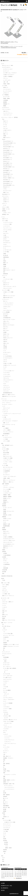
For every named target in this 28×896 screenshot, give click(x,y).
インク (4, 350)
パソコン (3, 216)
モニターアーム (6, 389)
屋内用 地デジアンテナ (8, 546)
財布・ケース (5, 435)
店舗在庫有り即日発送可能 (6, 576)
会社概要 (3, 883)
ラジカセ (5, 463)
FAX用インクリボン (7, 518)
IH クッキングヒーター (8, 467)
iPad (3, 119)
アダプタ (5, 348)
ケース (4, 205)
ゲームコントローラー (6, 653)
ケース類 (5, 231)
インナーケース (6, 226)
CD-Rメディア (6, 282)
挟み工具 (4, 616)
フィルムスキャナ (7, 376)
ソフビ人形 (5, 686)
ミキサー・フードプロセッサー (9, 476)
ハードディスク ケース (8, 304)
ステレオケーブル (8, 723)
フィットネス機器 (7, 489)
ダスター (5, 238)
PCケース (5, 301)
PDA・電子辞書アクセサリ (7, 445)
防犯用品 (5, 849)
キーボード (5, 122)
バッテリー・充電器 (7, 708)
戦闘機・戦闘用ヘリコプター (9, 780)
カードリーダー (6, 96)
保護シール (5, 133)
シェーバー (5, 485)
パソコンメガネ (6, 374)
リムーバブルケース (7, 310)
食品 (2, 855)
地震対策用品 (6, 257)
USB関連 (5, 346)
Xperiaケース (6, 199)
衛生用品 (6, 844)
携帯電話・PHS (5, 214)
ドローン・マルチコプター (8, 699)
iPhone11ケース (6, 148)
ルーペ (4, 835)
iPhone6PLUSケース (7, 152)
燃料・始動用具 (6, 794)
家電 (2, 443)
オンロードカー (6, 664)
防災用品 (5, 840)
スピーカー (5, 128)
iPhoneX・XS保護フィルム (8, 177)
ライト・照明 (6, 640)
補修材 (3, 618)
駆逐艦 (4, 811)
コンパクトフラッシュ (7, 113)
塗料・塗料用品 (6, 763)
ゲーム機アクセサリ (7, 677)
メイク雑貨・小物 (6, 593)
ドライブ (4, 281)
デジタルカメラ (5, 107)
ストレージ (4, 275)
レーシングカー (6, 747)
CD (3, 624)
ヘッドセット (6, 381)
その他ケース (6, 201)
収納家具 (5, 642)
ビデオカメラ (6, 92)
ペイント (5, 725)
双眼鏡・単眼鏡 (6, 98)
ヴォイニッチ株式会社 (9, 5)
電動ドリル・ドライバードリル (8, 620)
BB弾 (5, 661)
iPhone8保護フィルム (7, 170)
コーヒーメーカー (7, 469)
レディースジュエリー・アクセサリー (10, 420)
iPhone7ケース (6, 161)
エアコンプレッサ (8, 726)
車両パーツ (5, 803)
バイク (4, 704)
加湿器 (4, 509)
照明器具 (4, 551)
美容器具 (5, 500)
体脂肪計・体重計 (7, 494)
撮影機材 (5, 102)
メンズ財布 (5, 439)
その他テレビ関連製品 (7, 536)
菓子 (3, 859)
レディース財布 (6, 441)
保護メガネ (4, 610)
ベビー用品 (5, 831)
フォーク (6, 670)
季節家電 (4, 505)
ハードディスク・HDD (8, 279)
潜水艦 (4, 792)
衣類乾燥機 (5, 568)
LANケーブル (6, 321)
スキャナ (5, 361)
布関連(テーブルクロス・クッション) (10, 646)
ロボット (5, 752)
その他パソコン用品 (7, 363)
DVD (4, 628)
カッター (4, 599)
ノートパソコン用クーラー (8, 370)
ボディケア (4, 590)
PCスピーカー (6, 335)
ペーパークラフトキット (9, 789)
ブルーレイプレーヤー (7, 542)
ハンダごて (4, 607)
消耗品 (4, 260)
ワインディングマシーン (8, 431)
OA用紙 (4, 332)
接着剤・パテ (6, 781)
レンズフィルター (7, 80)
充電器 (4, 135)
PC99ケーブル (6, 334)
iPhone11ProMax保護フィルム (9, 143)
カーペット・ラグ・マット (8, 635)
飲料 (3, 861)
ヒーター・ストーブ (7, 507)
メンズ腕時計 (6, 428)
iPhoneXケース (6, 187)
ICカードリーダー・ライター (9, 319)
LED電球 (5, 553)
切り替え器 (5, 255)
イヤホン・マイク (7, 212)
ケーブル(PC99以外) (7, 356)
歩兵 (4, 791)
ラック (4, 248)
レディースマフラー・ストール (8, 424)
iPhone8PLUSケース (7, 165)
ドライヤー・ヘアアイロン (8, 487)
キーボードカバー (7, 352)
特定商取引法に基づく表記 (6, 885)
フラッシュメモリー (6, 109)
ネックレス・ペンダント (7, 404)
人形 (4, 754)
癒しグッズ (5, 798)
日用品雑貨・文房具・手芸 (8, 783)
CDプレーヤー (6, 454)
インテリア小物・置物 (7, 633)
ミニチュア (5, 734)
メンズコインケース (7, 437)
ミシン (4, 566)
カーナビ (5, 535)
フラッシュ (5, 78)
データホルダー (6, 240)
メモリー (5, 308)
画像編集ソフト (6, 103)
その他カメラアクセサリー (8, 74)
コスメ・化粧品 (5, 584)
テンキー (5, 367)
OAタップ (5, 558)
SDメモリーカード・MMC (7, 65)
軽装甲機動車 (6, 805)
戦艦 (4, 776)
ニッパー (4, 605)
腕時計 (3, 426)
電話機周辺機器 (6, 525)
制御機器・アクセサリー (8, 758)
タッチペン (5, 132)
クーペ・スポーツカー (7, 675)
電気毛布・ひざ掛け (7, 514)
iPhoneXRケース (6, 179)
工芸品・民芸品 (6, 770)
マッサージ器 (6, 491)
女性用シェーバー (7, 498)
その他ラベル (6, 237)
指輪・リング (6, 422)
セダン (4, 684)
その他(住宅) (5, 637)
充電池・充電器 (6, 83)
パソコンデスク (6, 372)
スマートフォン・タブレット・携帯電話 (9, 117)
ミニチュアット (7, 741)
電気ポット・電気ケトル (8, 481)
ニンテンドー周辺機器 (7, 703)
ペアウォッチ (5, 409)
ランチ (4, 833)
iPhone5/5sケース (6, 194)
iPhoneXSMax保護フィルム (9, 185)
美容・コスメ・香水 (5, 582)
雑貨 (3, 818)
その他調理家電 (6, 470)
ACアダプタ (5, 314)
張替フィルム (5, 614)
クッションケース (7, 825)
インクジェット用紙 (7, 224)
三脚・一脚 (5, 81)
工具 (4, 259)
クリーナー (5, 354)
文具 (4, 836)
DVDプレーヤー (6, 533)
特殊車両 (5, 796)
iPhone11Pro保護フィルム (8, 146)
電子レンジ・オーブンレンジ (9, 480)
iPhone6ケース (6, 155)
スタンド (5, 126)
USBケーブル (6, 343)
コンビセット (6, 681)
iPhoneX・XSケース (7, 176)
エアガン (5, 659)
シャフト (5, 683)
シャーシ (6, 748)
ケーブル (5, 124)
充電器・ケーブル (6, 208)
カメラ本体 (4, 85)
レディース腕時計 (7, 430)
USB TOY (5, 339)
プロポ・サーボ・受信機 (8, 721)
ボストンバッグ (6, 408)
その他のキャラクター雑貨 (9, 822)
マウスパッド (6, 385)
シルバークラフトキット (9, 787)
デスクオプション (7, 242)
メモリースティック (7, 114)
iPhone (3, 139)
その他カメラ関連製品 (7, 76)
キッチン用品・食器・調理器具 (9, 668)
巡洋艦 (4, 769)
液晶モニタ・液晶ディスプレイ (8, 394)
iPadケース (5, 121)
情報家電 (4, 516)
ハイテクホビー (6, 706)
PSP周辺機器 (6, 657)
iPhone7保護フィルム (7, 163)
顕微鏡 (4, 105)
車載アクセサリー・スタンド (9, 270)
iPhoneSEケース (6, 172)
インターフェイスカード (8, 303)
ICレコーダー (6, 520)
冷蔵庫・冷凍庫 (6, 478)
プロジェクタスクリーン (8, 379)
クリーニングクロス (7, 229)
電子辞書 (4, 571)
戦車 (4, 778)
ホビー (3, 655)
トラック (5, 695)
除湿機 (4, 513)
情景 (4, 772)
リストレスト (6, 390)
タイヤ (4, 688)
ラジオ (4, 522)
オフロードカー (6, 662)
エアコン (4, 447)
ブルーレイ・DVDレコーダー (9, 540)
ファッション (4, 398)
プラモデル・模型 (7, 715)
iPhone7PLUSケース (7, 159)
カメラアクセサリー (6, 67)
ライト (4, 745)
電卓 (4, 271)
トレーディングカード (7, 697)
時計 (4, 648)
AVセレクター (6, 531)
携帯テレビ (5, 547)
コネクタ (5, 359)
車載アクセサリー (7, 137)
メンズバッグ (5, 411)
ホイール (5, 730)
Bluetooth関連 (6, 452)
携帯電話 (4, 210)
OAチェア (5, 328)
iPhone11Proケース (7, 144)
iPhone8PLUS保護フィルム (8, 166)
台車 (3, 612)
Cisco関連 (5, 315)
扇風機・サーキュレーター (8, 511)
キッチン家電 (5, 465)
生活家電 (4, 557)
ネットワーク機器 (6, 290)
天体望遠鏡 (5, 100)
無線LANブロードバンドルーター (9, 396)
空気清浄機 (4, 569)
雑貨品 (4, 851)
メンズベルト (5, 415)
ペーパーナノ (7, 737)
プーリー (5, 710)
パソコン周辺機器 (6, 312)
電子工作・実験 (6, 807)
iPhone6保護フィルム (7, 157)
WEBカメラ (5, 87)
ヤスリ (3, 609)
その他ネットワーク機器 (8, 292)
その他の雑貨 (6, 829)
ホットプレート (6, 474)
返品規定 (3, 890)
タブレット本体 (5, 207)
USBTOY (5, 341)
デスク (4, 639)
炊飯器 (3, 549)
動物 (4, 759)
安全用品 (6, 842)
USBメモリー (6, 111)
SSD (4, 277)
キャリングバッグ (6, 651)
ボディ (4, 732)
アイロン (5, 560)
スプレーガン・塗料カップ (7, 601)
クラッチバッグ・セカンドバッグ (9, 400)
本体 (4, 814)
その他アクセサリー (7, 130)
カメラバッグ (6, 70)
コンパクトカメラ (7, 89)
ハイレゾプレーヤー (7, 459)
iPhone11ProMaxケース (8, 141)
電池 (3, 573)
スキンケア (4, 586)
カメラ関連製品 (5, 94)
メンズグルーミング (7, 492)
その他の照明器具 (7, 555)
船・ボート (5, 802)
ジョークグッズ (6, 827)
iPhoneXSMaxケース (7, 183)
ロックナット (6, 750)
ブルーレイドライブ (7, 288)
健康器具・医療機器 (7, 496)
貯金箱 (4, 838)
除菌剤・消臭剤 (8, 847)
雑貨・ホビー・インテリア (6, 622)
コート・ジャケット (6, 402)
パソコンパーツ (5, 299)
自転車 (3, 813)
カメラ (2, 63)
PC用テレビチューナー (8, 337)
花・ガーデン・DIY (5, 598)
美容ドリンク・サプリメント (8, 595)
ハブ (4, 293)
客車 (4, 765)
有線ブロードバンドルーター (9, 295)
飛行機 (4, 809)
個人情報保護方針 (4, 887)
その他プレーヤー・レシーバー (9, 365)
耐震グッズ (5, 262)
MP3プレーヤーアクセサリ (8, 325)
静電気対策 (5, 273)
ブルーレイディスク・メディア (9, 286)
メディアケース (6, 387)
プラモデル (5, 712)
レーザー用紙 (6, 251)
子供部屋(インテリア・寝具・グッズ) (10, 644)
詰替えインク (6, 268)
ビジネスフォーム (7, 246)
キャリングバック (7, 824)
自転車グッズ (6, 816)
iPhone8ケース (6, 168)
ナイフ (4, 701)
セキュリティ (6, 233)
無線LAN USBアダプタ (8, 297)
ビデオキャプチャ (7, 306)
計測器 (4, 266)
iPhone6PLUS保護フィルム (8, 154)
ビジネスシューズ (7, 419)
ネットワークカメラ (7, 91)
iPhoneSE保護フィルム (8, 174)
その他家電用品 (6, 564)
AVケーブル (5, 450)
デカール (5, 692)
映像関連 (4, 529)
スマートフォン (5, 196)
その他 (4, 235)
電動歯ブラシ (6, 502)
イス (4, 631)
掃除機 (3, 527)
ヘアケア (4, 588)
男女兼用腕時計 (6, 433)
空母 (4, 800)
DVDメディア (6, 284)
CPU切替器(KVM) (6, 317)
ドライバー (4, 603)
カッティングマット (8, 785)
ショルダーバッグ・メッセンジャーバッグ (12, 413)
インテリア (4, 629)
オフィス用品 (5, 220)
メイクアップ (5, 591)
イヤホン (5, 188)
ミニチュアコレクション (9, 739)
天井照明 (4, 503)
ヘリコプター (6, 728)
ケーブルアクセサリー (7, 357)
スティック (6, 693)
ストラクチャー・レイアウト (10, 774)
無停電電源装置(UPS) (7, 392)
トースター (5, 472)
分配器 (4, 253)
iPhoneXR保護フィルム (8, 181)
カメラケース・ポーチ (7, 69)
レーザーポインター (7, 249)
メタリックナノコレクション (10, 743)
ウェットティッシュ (7, 227)
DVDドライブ (5, 218)
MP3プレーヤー (6, 323)
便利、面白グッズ (7, 756)
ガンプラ (6, 717)
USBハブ (5, 345)
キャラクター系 (6, 673)
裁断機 (4, 264)
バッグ (3, 406)
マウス (4, 383)
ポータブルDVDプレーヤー (8, 544)
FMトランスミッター (7, 456)
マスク (6, 845)
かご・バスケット (7, 666)
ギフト (3, 857)
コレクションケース (7, 679)
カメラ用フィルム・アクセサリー (10, 72)
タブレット (4, 203)
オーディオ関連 (5, 449)
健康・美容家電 (5, 483)
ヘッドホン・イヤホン (7, 461)
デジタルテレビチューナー (8, 538)
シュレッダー (6, 562)
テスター (5, 244)
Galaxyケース (6, 197)
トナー (4, 368)
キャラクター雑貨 (7, 820)
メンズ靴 (4, 417)
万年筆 (3, 580)
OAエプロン (5, 326)
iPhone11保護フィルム (8, 150)
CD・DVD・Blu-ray (6, 626)
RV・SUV (6, 714)
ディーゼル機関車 (7, 690)
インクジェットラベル (7, 222)
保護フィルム (6, 192)
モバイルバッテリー (7, 190)
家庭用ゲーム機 (6, 524)
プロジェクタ (6, 378)
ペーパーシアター (8, 736)
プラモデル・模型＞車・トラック (10, 719)
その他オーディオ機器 (7, 458)
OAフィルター (6, 330)
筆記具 (2, 578)
